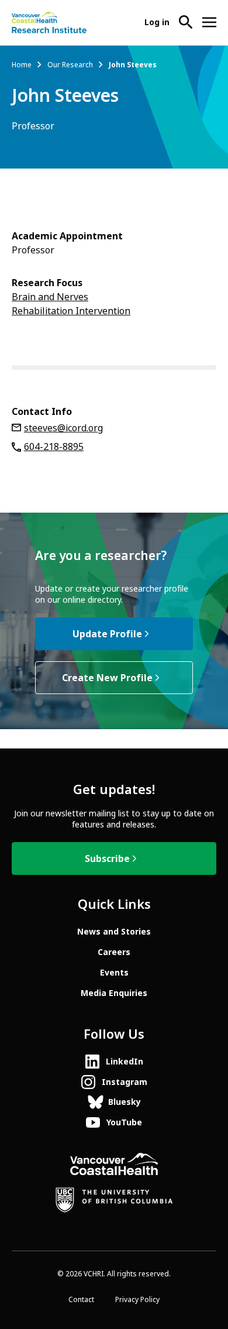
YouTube (124, 1122)
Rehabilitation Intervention (71, 311)
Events (114, 972)
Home (22, 65)
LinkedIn (124, 1061)
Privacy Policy (137, 1299)
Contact (81, 1299)
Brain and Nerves (50, 297)
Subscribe (107, 859)
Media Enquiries (114, 993)
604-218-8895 (54, 447)
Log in (157, 22)
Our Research (70, 65)
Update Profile (107, 634)
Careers (114, 952)
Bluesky (124, 1102)
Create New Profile (107, 678)
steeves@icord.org (63, 428)
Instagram (124, 1082)
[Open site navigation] (209, 22)
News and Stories (114, 931)
